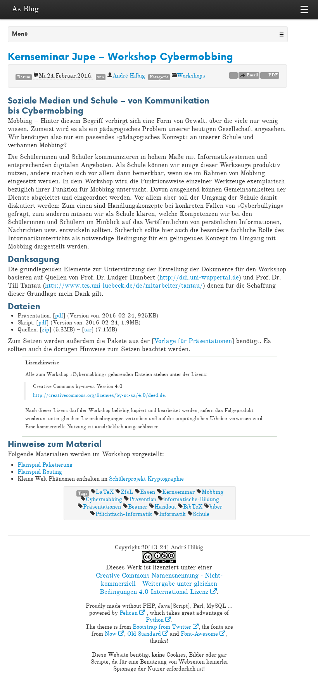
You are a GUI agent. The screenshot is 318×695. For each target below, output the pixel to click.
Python (155, 620)
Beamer (137, 506)
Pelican (129, 613)
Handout (165, 506)
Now (111, 634)
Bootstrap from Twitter (163, 627)
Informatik (172, 514)
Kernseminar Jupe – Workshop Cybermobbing (120, 56)
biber (215, 506)
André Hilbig (128, 75)
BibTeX (192, 506)
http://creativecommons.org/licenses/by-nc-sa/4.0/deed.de (99, 395)
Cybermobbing (104, 499)
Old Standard (144, 634)
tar (88, 329)
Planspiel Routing (39, 472)
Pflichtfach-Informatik (123, 514)
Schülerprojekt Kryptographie (146, 479)
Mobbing (212, 492)
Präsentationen (102, 506)
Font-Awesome (200, 634)
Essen (147, 492)
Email (251, 75)
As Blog (25, 9)
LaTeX (105, 492)
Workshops (191, 75)
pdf (59, 315)
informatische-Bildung (191, 499)
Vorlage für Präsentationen (193, 341)
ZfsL (127, 492)
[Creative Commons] (233, 75)
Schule (201, 514)
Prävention (142, 499)
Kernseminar (178, 492)
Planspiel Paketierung (45, 465)
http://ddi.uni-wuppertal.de (199, 277)
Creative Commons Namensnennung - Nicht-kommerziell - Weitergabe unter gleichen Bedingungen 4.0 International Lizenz (159, 583)
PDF (272, 75)
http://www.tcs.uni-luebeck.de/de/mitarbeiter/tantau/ (124, 285)
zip (45, 329)
